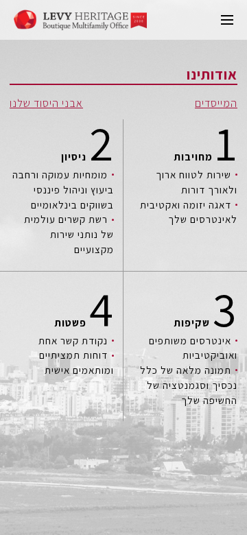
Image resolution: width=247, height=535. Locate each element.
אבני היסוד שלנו (46, 103)
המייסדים (216, 103)
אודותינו (212, 74)
